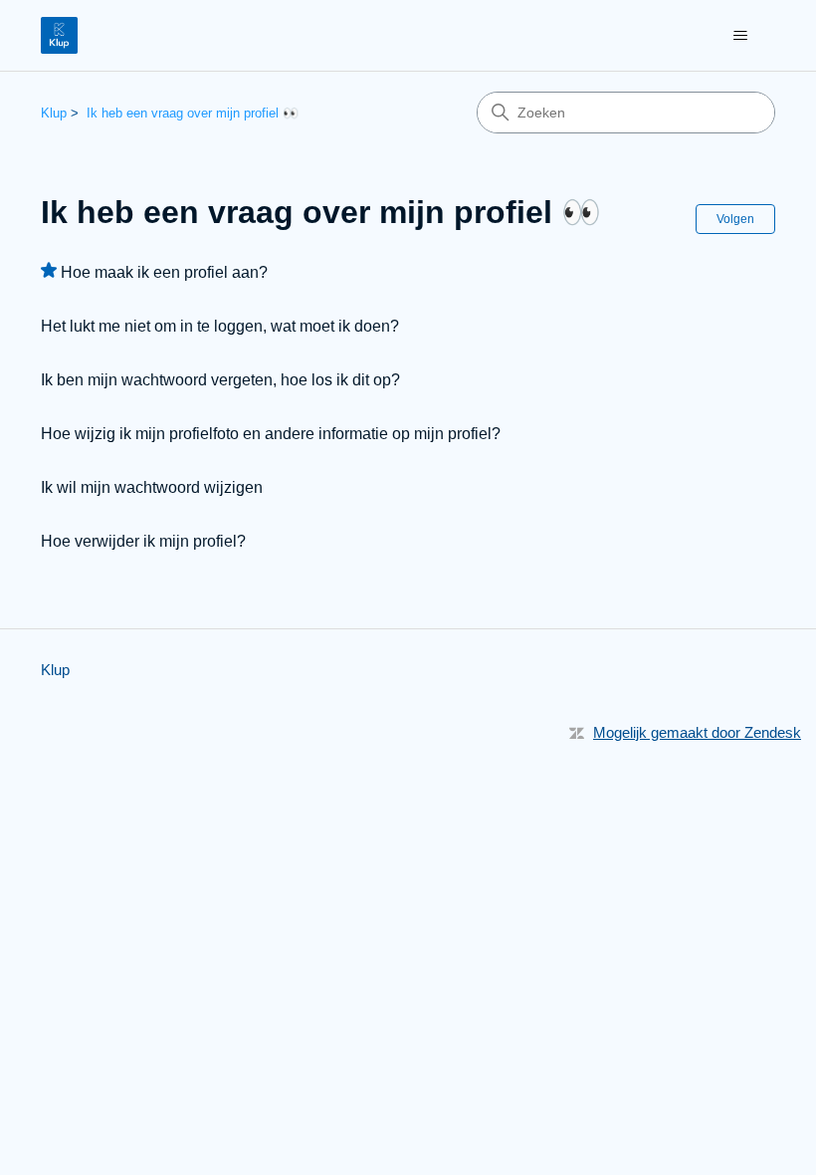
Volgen (735, 219)
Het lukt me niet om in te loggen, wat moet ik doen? (220, 326)
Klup (54, 113)
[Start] (59, 35)
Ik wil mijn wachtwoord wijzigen (152, 487)
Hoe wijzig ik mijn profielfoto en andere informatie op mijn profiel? (271, 433)
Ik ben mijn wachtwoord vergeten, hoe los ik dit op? (220, 379)
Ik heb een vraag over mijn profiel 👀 (193, 113)
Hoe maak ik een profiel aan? (164, 272)
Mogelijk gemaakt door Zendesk (697, 732)
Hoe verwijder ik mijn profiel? (143, 541)
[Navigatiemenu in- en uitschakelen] (740, 36)
